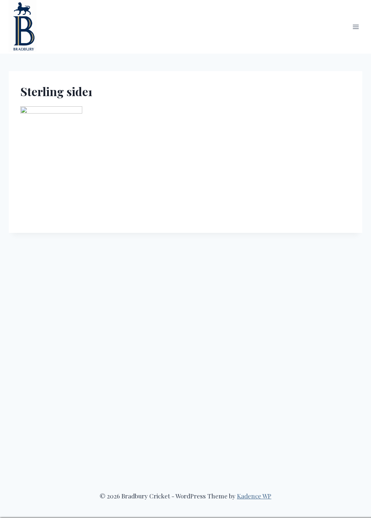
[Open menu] (355, 26)
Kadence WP (254, 496)
